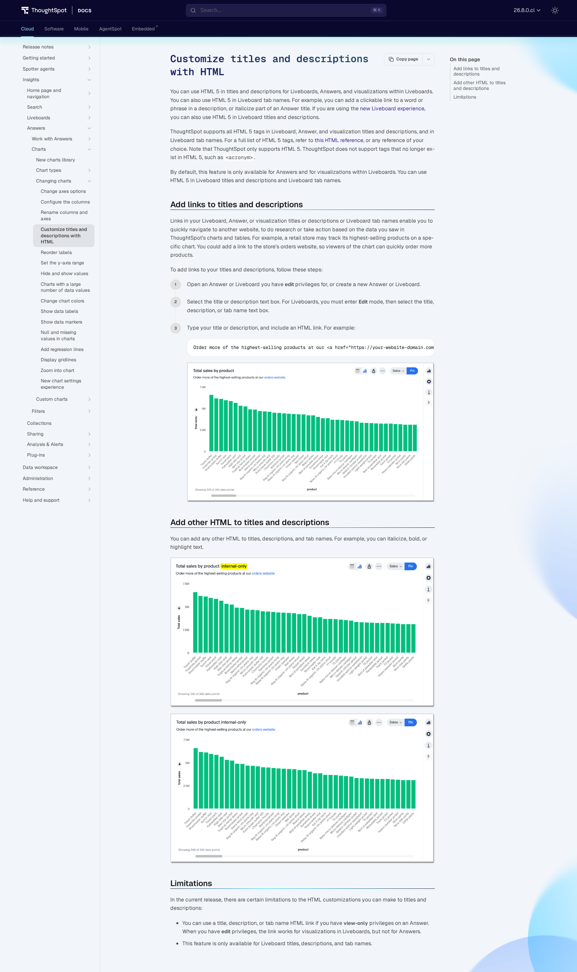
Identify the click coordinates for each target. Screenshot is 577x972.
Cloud (27, 29)
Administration (38, 478)
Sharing (35, 434)
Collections (39, 423)
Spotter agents (38, 69)
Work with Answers (52, 139)
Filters (38, 411)
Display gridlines (58, 360)
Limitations (464, 97)
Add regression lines (62, 349)
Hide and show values (64, 273)
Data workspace (40, 467)
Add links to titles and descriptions (476, 71)
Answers (36, 128)
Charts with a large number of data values (65, 287)
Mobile (81, 29)
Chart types (48, 170)
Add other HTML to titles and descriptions (479, 85)
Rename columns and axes (64, 215)
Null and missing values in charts (58, 335)
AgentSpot (110, 29)
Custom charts (51, 399)
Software (54, 29)
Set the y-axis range (62, 263)
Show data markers (61, 322)
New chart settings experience (61, 384)
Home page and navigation (44, 93)
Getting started (39, 58)
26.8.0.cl (524, 10)
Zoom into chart (57, 370)
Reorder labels (56, 252)
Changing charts (53, 181)
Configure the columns (65, 202)
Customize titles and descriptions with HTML (64, 235)
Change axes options (63, 191)
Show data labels (59, 311)
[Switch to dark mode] (555, 10)
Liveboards (38, 118)
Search (34, 107)
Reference (34, 489)
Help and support (41, 500)
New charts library (55, 160)
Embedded (143, 29)
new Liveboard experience (392, 108)
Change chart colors (62, 301)
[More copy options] (428, 59)
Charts (39, 149)
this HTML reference (339, 140)
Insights (31, 80)
